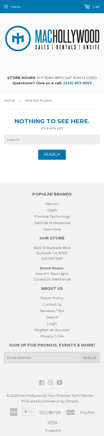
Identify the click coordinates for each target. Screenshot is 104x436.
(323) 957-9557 (77, 83)
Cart (96, 7)
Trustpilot (53, 430)
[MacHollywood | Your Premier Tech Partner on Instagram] (50, 383)
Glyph (52, 210)
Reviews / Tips (52, 311)
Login (52, 323)
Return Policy (52, 298)
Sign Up (90, 358)
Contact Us (52, 304)
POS (26, 401)
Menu (16, 7)
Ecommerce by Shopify (58, 401)
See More (52, 229)
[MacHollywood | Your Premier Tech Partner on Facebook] (42, 383)
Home (9, 100)
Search (52, 317)
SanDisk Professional (52, 223)
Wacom (52, 204)
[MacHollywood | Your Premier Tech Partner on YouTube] (59, 383)
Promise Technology (52, 216)
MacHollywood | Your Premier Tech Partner (56, 395)
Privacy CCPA (52, 336)
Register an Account (52, 330)
